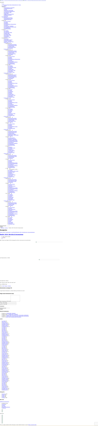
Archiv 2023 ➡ (7, 97)
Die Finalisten (6, 31)
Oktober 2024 (4, 334)
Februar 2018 (4, 386)
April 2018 (4, 384)
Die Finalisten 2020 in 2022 (13, 171)
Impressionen (6, 36)
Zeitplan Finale (6, 33)
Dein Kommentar (5, 301)
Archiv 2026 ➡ (7, 42)
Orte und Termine (7, 21)
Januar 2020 (4, 368)
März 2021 (4, 359)
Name (3, 302)
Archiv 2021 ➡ (7, 129)
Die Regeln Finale (7, 34)
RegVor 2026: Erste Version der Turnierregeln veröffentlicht (17, 315)
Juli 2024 (3, 336)
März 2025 (4, 331)
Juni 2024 (4, 337)
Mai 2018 (3, 383)
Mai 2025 (3, 329)
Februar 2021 (4, 360)
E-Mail (3, 303)
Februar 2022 (4, 353)
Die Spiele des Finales (8, 32)
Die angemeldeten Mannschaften (10, 24)
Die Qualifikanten (7, 27)
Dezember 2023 (5, 342)
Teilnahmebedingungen (8, 8)
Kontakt (3, 405)
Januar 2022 (4, 354)
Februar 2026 (4, 322)
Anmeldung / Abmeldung (12, 139)
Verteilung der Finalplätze (13, 85)
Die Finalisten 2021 (11, 147)
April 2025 (4, 330)
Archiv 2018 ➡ (7, 200)
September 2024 (5, 335)
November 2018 (5, 378)
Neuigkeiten (4, 5)
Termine (5, 9)
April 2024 (4, 339)
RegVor (6, 285)
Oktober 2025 (4, 325)
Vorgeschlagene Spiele (12, 181)
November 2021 (5, 355)
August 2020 (4, 365)
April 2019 (4, 374)
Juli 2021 (3, 358)
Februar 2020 (4, 367)
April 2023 (4, 347)
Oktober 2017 (4, 389)
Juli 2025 (3, 327)
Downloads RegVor (7, 28)
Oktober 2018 (4, 379)
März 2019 (4, 375)
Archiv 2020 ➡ (7, 153)
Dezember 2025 (5, 323)
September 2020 (5, 364)
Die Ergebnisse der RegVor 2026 (10, 26)
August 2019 (4, 372)
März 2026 (4, 321)
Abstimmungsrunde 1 (8, 19)
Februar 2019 (4, 376)
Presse (3, 394)
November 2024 (5, 333)
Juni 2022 (4, 352)
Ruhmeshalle (6, 13)
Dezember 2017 (5, 388)
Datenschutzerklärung (6, 407)
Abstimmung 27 (5, 16)
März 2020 (4, 366)
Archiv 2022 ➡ (7, 116)
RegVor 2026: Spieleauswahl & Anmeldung (13, 316)
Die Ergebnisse (11, 61)
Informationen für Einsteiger (9, 7)
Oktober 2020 (4, 363)
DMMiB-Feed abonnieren (4, 401)
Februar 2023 (4, 349)
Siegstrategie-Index (8, 40)
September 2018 (5, 380)
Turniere (6, 227)
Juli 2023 (3, 345)
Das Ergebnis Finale (7, 35)
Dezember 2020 (5, 362)
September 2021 (5, 357)
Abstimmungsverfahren (8, 17)
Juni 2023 (4, 346)
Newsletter (6, 15)
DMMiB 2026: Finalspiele (10, 313)
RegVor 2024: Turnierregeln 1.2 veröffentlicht (8, 232)
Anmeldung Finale (11, 172)
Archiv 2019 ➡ (7, 177)
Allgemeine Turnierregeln (8, 10)
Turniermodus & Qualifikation (9, 11)
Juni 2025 (4, 328)
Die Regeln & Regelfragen (13, 141)
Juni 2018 (4, 382)
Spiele (3, 396)
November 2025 (5, 324)
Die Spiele (6, 22)
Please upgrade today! (32, 424)
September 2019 (5, 371)
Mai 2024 (3, 338)
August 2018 (4, 381)
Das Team (4, 406)
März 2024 (4, 340)
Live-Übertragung (11, 150)
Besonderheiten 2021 (12, 138)
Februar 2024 (4, 341)
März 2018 (4, 385)
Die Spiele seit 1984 (7, 12)
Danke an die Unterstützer (9, 14)
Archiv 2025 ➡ (7, 49)
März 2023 (4, 348)
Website (3, 304)
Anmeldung (6, 23)
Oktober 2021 (4, 356)
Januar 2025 (4, 332)
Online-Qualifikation (11, 209)
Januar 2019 (4, 377)
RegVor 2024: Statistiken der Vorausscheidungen (26, 232)
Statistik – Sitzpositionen (9, 41)
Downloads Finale (11, 72)
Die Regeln (6, 25)
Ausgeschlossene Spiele (8, 18)
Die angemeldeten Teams (12, 83)
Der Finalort (6, 30)
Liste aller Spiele (11, 46)
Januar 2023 (4, 350)
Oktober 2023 (4, 343)
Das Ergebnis (10, 48)
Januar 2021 (4, 361)
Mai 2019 (3, 373)
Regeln (3, 395)
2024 (3, 285)
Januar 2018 (4, 387)
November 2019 (5, 369)
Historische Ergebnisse (8, 39)
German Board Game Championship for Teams (12, 4)
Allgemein (2, 227)
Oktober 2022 (4, 351)
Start (3, 3)
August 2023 (4, 344)
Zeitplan (9, 112)
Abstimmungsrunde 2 (12, 47)
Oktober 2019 (4, 370)
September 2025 (5, 326)
